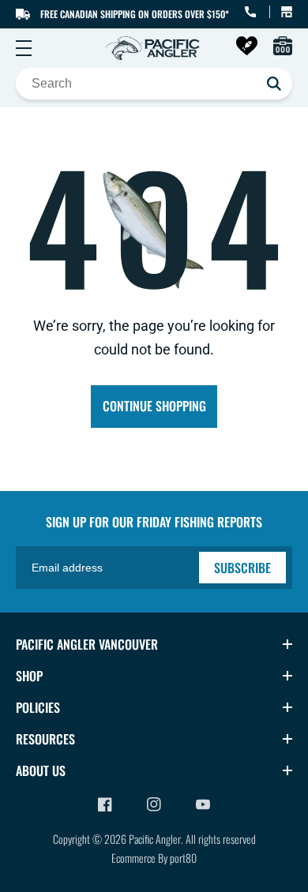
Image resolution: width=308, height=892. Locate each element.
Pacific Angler (155, 838)
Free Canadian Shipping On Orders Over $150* (134, 14)
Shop (29, 676)
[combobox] (154, 83)
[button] (23, 48)
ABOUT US (41, 770)
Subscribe (242, 567)
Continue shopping (154, 405)
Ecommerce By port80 (154, 857)
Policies (38, 707)
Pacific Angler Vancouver (87, 644)
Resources (45, 739)
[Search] (274, 84)
